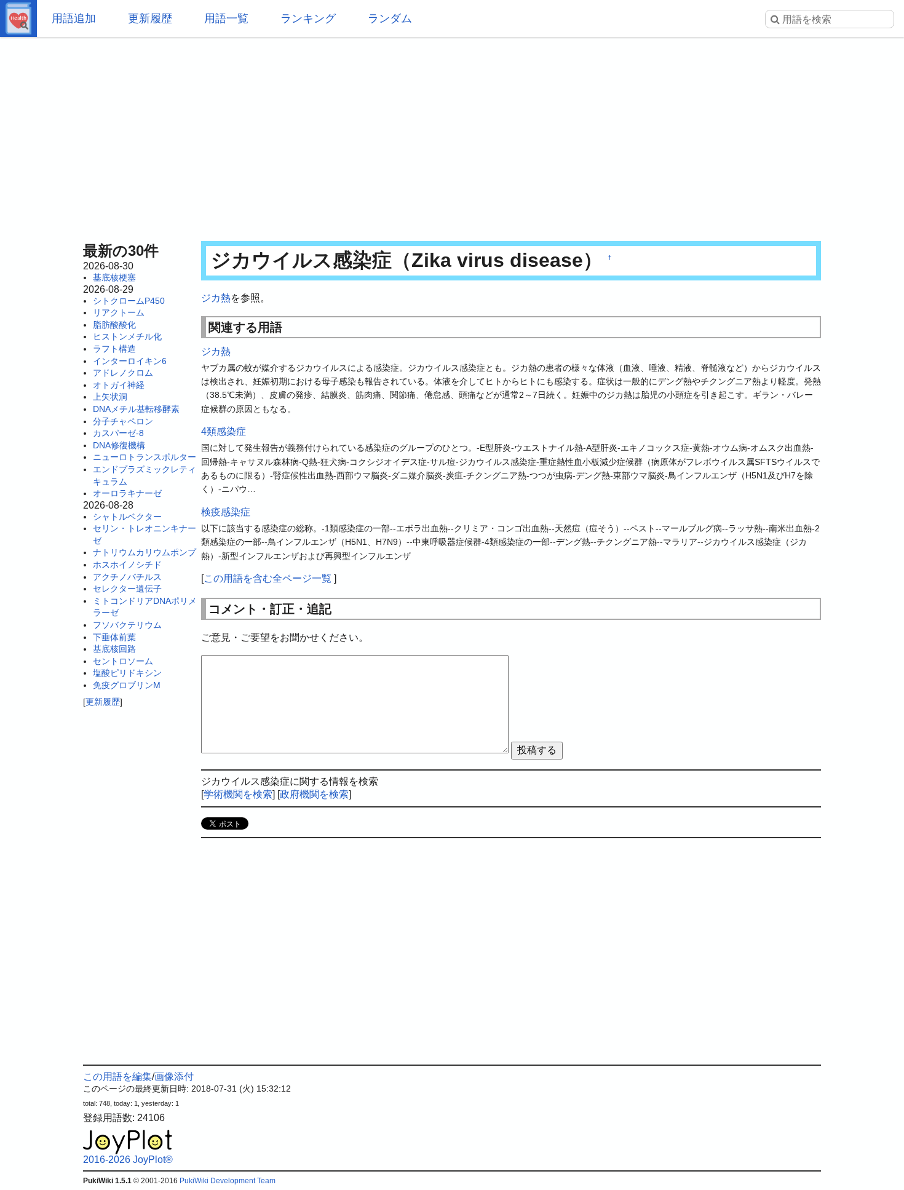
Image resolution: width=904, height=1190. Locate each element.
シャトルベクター (127, 517)
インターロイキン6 (130, 361)
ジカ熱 (216, 298)
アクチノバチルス (127, 577)
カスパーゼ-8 (118, 433)
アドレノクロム (123, 373)
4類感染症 (223, 431)
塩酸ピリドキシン (127, 673)
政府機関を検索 (314, 794)
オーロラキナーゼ (127, 493)
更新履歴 (150, 18)
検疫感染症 (225, 512)
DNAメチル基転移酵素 (136, 409)
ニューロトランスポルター (144, 457)
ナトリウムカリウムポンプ (144, 552)
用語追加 (74, 18)
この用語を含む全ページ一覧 (267, 578)
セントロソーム (123, 661)
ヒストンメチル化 (127, 336)
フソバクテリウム (127, 625)
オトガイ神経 (119, 385)
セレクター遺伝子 (127, 588)
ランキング (308, 18)
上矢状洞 (110, 397)
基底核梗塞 (114, 277)
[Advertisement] (452, 135)
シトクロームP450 (129, 301)
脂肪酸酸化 (114, 325)
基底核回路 (114, 649)
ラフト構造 (114, 349)
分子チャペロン (123, 421)
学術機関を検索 (238, 794)
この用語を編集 (117, 1076)
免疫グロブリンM (127, 685)
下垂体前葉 (114, 637)
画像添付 (174, 1076)
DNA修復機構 (119, 445)
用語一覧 (226, 18)
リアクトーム (119, 312)
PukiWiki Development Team (228, 1180)
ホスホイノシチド (127, 564)
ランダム (390, 18)
